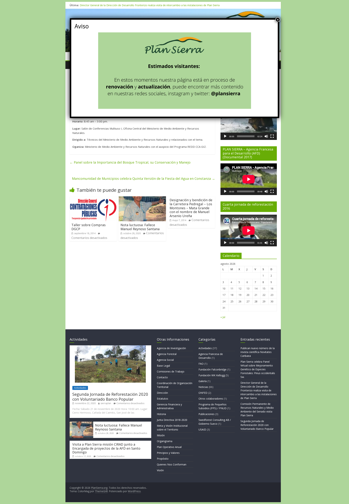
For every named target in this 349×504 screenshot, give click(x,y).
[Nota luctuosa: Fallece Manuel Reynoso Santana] (142, 199)
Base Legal (163, 365)
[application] (248, 179)
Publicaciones (206, 414)
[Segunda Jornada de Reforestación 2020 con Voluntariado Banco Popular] (110, 347)
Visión (160, 470)
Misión (161, 435)
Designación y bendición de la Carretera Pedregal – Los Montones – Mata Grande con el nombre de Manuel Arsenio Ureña (191, 208)
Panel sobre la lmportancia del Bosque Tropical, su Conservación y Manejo (130, 162)
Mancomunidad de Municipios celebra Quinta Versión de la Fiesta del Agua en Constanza (143, 178)
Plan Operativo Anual (169, 447)
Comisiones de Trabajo (170, 371)
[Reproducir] (225, 136)
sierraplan (106, 403)
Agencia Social (165, 360)
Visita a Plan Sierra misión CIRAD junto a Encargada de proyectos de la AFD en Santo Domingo (106, 448)
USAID (202, 429)
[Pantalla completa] (272, 136)
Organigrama (164, 441)
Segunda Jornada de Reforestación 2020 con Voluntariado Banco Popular (110, 396)
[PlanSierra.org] (173, 11)
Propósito (163, 458)
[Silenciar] (266, 136)
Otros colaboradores (210, 398)
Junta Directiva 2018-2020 (172, 420)
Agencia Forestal (166, 354)
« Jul (222, 317)
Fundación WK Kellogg (211, 375)
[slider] (245, 136)
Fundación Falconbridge (212, 369)
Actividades (80, 387)
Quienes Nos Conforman (171, 464)
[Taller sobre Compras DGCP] (93, 199)
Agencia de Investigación (171, 348)
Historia (161, 414)
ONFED (202, 392)
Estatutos (162, 398)
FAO (201, 363)
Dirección (162, 392)
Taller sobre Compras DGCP (88, 227)
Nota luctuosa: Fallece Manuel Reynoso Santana (140, 227)
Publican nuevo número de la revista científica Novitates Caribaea (257, 352)
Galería (202, 381)
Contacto (162, 377)
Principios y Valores (168, 453)
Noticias (203, 387)
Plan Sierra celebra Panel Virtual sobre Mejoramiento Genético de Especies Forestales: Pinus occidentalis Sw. (257, 369)
